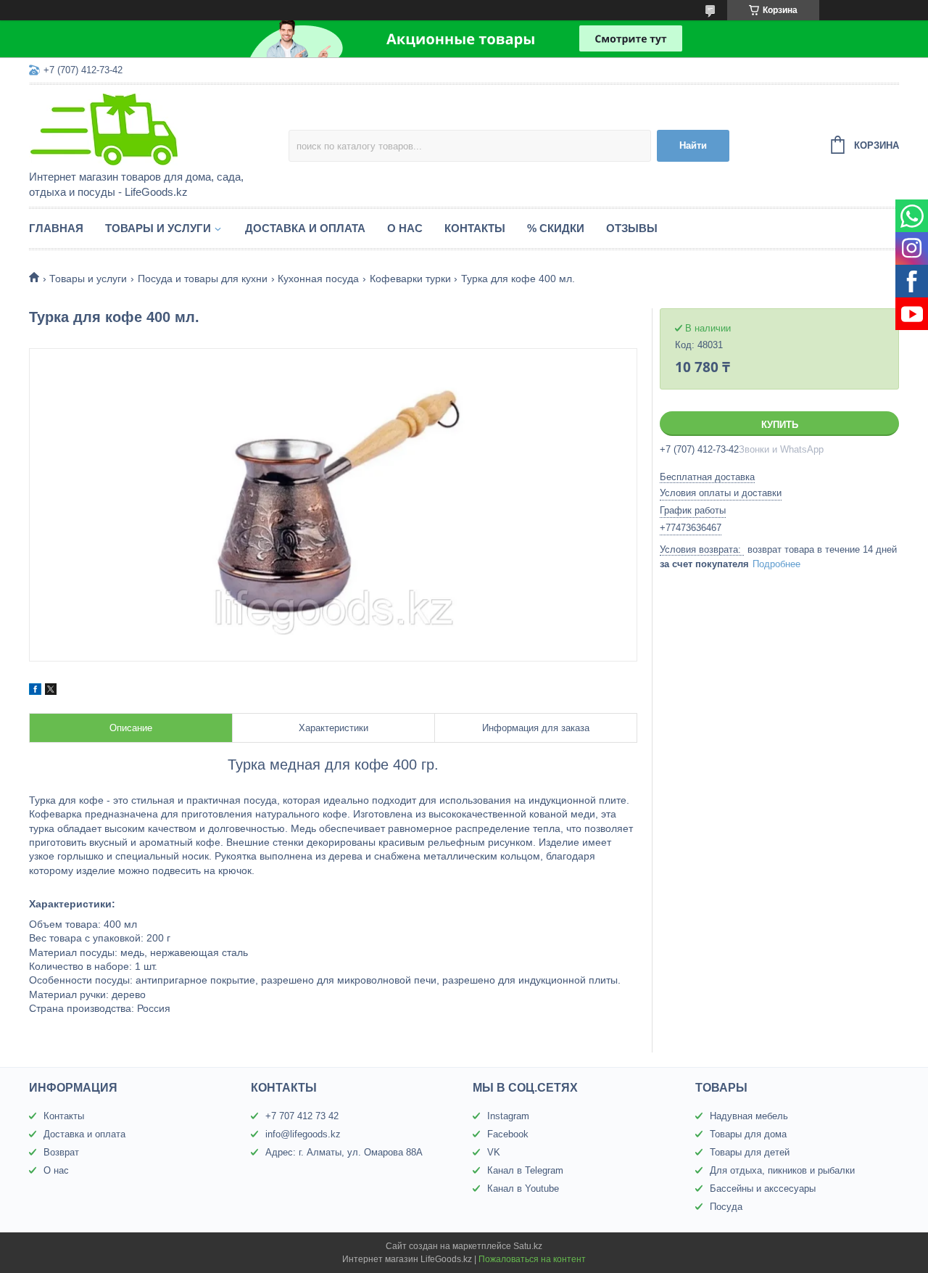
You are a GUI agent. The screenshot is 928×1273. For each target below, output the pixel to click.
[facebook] (35, 691)
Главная (56, 228)
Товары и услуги (158, 228)
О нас (405, 228)
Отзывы (632, 228)
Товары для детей (750, 1152)
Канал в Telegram (525, 1170)
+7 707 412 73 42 (302, 1116)
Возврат (61, 1152)
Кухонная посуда (318, 278)
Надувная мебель (749, 1116)
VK (493, 1152)
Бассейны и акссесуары (763, 1188)
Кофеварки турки (410, 278)
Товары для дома (748, 1134)
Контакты (474, 228)
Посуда (726, 1206)
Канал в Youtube (523, 1188)
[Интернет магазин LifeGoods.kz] (156, 128)
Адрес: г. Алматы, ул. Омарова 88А (344, 1152)
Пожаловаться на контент (532, 1259)
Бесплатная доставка (707, 476)
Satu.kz (527, 1246)
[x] (51, 691)
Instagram (508, 1116)
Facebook (508, 1134)
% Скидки (555, 228)
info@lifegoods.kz (303, 1134)
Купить (779, 424)
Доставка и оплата (305, 228)
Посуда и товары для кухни (203, 278)
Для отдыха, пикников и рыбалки (782, 1170)
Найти (693, 145)
